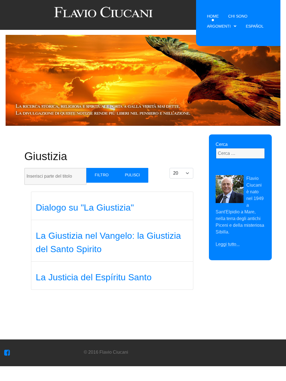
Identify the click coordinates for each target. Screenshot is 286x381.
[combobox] (240, 153)
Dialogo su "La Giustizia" (85, 207)
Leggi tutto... (228, 244)
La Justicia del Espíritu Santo (94, 277)
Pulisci (132, 175)
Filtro (102, 175)
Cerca (222, 144)
